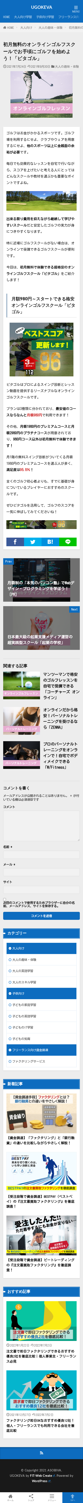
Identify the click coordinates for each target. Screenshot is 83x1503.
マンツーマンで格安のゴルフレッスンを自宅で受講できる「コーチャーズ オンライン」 (61, 685)
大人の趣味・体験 (50, 27)
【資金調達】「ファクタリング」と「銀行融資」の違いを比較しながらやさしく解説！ (40, 1140)
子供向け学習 (45, 16)
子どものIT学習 (22, 1027)
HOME (6, 16)
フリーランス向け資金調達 (30, 1050)
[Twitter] (33, 542)
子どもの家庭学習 (24, 1004)
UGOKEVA (41, 7)
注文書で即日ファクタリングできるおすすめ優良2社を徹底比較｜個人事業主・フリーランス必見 (41, 1356)
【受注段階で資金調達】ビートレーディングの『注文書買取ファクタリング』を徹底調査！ (40, 1265)
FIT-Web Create (41, 1475)
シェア (31, 1500)
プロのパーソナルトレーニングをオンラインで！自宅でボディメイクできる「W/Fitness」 (60, 755)
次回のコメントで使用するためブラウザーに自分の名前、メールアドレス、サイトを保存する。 (39, 904)
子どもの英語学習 (24, 1016)
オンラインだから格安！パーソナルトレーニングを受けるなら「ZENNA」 (60, 718)
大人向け (26, 27)
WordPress (39, 1481)
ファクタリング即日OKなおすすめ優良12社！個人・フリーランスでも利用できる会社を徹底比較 (40, 1425)
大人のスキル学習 (24, 982)
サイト (7, 881)
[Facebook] (15, 542)
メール (9, 864)
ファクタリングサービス (28, 1061)
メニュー (52, 1500)
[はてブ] (50, 542)
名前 (7, 846)
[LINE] (68, 542)
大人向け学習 (23, 16)
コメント (9, 806)
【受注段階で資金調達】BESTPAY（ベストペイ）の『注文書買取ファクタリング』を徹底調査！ (40, 1201)
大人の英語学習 (22, 970)
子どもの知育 (21, 1038)
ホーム (10, 1500)
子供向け (18, 993)
